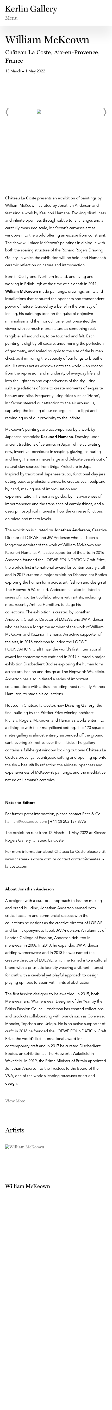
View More (15, 1100)
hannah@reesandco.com (26, 822)
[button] (7, 112)
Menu (11, 18)
